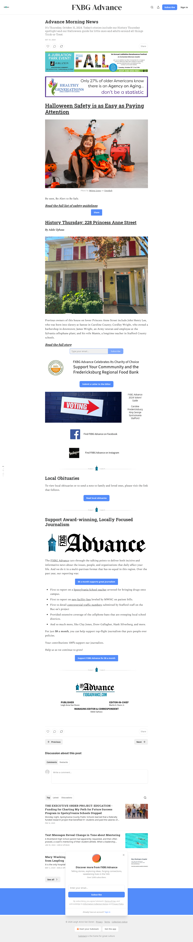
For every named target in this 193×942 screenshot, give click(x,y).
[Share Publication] (158, 7)
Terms (107, 921)
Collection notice (119, 921)
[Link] (41, 108)
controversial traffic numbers (84, 605)
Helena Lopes (95, 190)
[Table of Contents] (3, 470)
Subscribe (169, 7)
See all (50, 879)
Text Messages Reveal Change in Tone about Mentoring (82, 835)
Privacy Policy (117, 904)
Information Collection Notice (95, 904)
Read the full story (58, 345)
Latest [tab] (56, 797)
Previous (55, 741)
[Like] (48, 46)
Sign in (184, 7)
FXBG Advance (59, 561)
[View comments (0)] (55, 46)
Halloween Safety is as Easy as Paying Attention (94, 108)
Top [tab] (48, 797)
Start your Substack (89, 929)
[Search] (152, 7)
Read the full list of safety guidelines (71, 206)
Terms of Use (110, 901)
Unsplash (108, 190)
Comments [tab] (52, 762)
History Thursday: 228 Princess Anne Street (90, 222)
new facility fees (81, 599)
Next (139, 741)
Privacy (99, 921)
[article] (96, 816)
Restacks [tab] (64, 762)
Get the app (110, 929)
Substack (82, 936)
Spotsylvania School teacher (90, 590)
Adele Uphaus (63, 845)
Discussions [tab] (66, 797)
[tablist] (57, 762)
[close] (123, 855)
